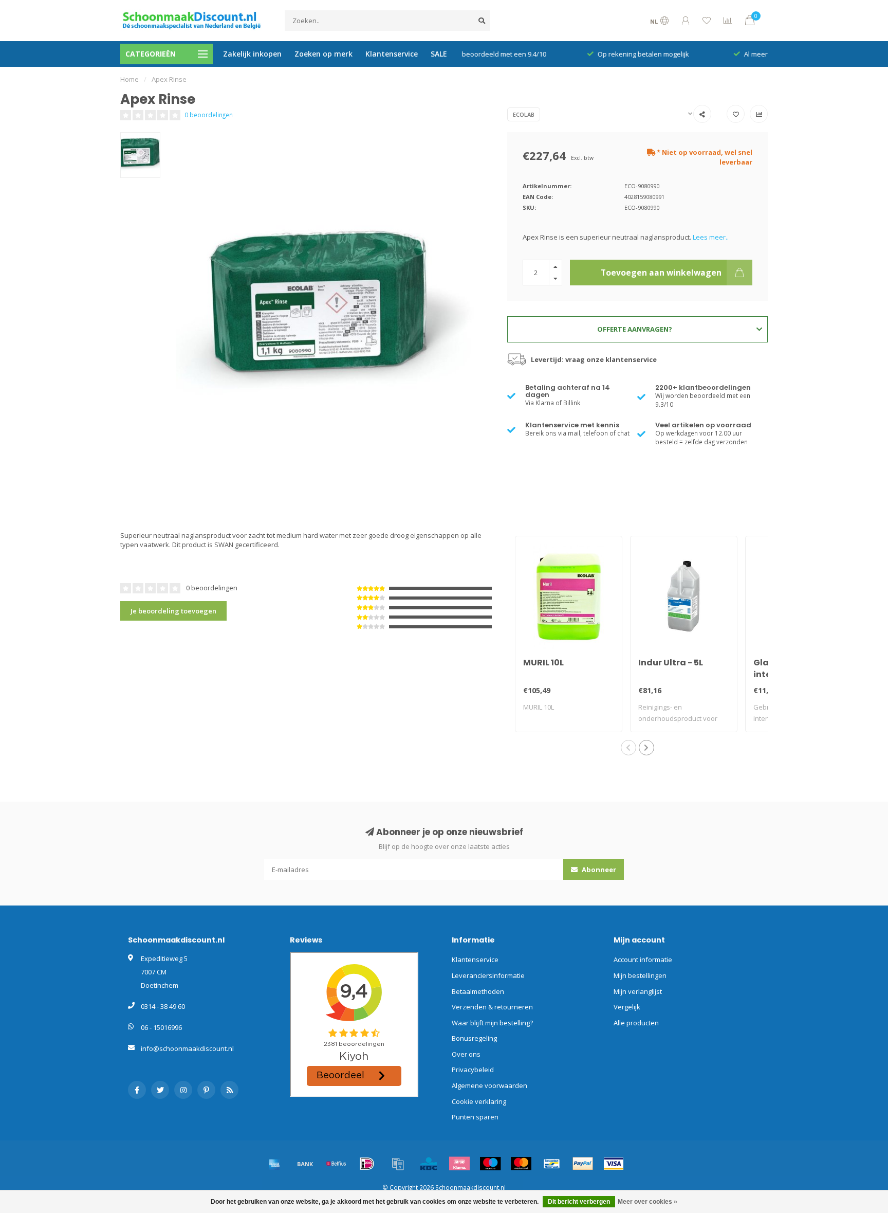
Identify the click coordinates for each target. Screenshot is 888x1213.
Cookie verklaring (479, 1101)
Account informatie (643, 959)
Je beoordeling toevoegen (173, 610)
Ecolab (523, 114)
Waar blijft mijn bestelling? (492, 1022)
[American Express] (274, 1163)
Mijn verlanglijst (638, 991)
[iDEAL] (367, 1163)
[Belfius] (336, 1163)
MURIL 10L (543, 662)
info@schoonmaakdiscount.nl (187, 1048)
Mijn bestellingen (640, 975)
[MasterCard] (521, 1163)
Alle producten (636, 1022)
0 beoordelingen (208, 115)
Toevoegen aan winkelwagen (661, 272)
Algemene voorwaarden (489, 1085)
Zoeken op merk (323, 54)
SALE (439, 54)
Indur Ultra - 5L (670, 662)
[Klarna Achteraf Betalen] (459, 1163)
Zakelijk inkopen (252, 54)
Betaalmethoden (478, 991)
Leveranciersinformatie (488, 975)
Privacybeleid (473, 1069)
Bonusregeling (474, 1038)
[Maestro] (490, 1163)
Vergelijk (627, 1006)
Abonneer (598, 869)
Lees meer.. (711, 237)
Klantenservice (391, 54)
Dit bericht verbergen (579, 1201)
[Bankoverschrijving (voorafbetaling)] (305, 1163)
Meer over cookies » (647, 1201)
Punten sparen (475, 1116)
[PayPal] (583, 1163)
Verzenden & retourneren (492, 1006)
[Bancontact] (552, 1163)
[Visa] (613, 1163)
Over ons (466, 1054)
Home (129, 79)
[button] (628, 747)
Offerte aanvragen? (634, 329)
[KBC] (428, 1163)
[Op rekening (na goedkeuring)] (398, 1163)
